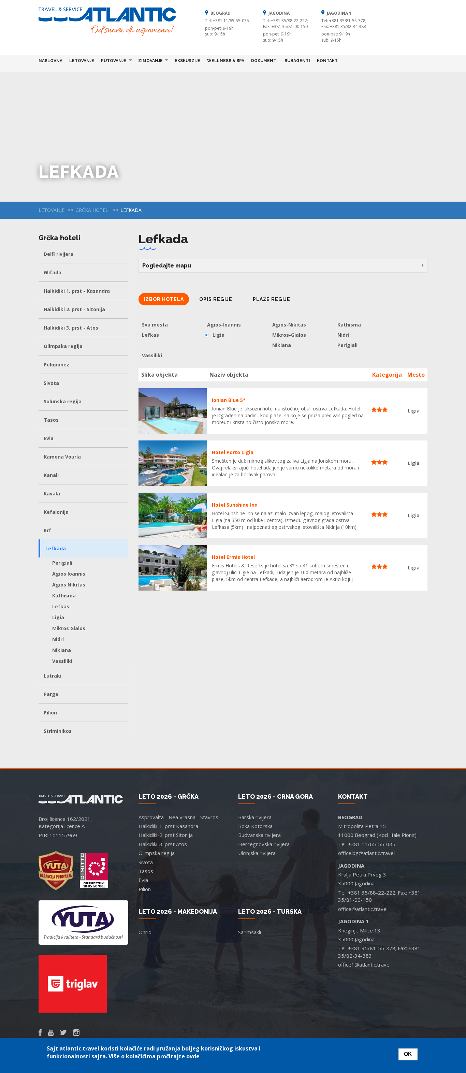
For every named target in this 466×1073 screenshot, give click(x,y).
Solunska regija (63, 401)
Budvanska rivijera (259, 834)
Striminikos (58, 731)
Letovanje (81, 60)
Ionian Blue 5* (229, 400)
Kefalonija (56, 512)
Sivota (51, 383)
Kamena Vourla (62, 456)
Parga (51, 694)
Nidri (58, 639)
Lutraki (52, 675)
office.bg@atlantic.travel (366, 853)
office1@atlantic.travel (364, 964)
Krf (47, 530)
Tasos (51, 420)
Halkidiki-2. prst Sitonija (166, 834)
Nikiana (61, 650)
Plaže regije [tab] (271, 299)
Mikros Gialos (68, 628)
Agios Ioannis (68, 573)
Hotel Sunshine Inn (235, 505)
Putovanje (112, 60)
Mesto (416, 374)
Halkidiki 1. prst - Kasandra (77, 291)
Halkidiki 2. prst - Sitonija (74, 309)
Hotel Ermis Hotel (233, 557)
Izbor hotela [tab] (164, 299)
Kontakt (327, 60)
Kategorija (387, 374)
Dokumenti (264, 60)
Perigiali (62, 563)
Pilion (50, 712)
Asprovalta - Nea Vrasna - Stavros (178, 817)
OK (408, 1054)
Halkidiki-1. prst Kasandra (168, 826)
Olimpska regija (63, 346)
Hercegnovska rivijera (264, 844)
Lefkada (55, 548)
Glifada (52, 272)
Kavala (52, 493)
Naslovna (50, 60)
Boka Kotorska (255, 826)
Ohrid (145, 932)
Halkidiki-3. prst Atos (163, 844)
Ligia (58, 617)
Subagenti (297, 60)
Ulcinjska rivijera (257, 853)
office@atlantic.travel (363, 908)
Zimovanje (149, 60)
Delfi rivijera (58, 254)
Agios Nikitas (68, 584)
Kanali (51, 475)
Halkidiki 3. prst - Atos (71, 327)
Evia (49, 438)
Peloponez (56, 364)
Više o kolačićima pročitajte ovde (154, 1056)
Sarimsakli (249, 932)
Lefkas (60, 606)
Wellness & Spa (225, 60)
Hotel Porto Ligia (232, 452)
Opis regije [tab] (215, 299)
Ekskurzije (187, 60)
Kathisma (64, 595)
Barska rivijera (255, 817)
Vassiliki (62, 661)
